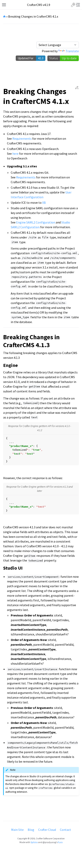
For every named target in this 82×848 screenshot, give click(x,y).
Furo (60, 842)
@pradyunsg (49, 842)
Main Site (17, 830)
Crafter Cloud (47, 830)
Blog (31, 830)
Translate (72, 51)
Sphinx (34, 842)
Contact (65, 830)
